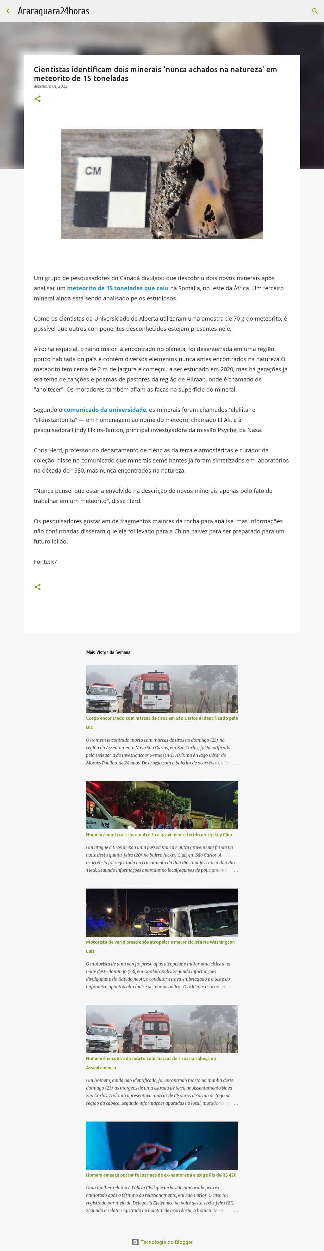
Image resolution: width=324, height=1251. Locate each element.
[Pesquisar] (315, 11)
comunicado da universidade (105, 409)
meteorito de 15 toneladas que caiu (118, 288)
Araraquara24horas (54, 11)
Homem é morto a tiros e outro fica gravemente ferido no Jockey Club (159, 834)
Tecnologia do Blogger (166, 1242)
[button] (37, 99)
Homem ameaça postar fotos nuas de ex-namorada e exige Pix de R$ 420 (161, 1175)
